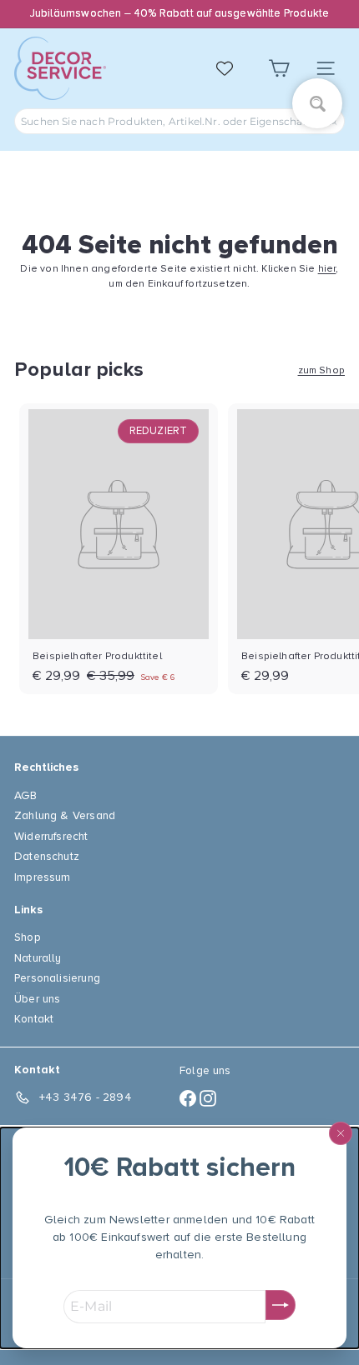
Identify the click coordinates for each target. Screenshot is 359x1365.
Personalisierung (57, 978)
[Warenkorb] (279, 68)
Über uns (37, 999)
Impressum (42, 877)
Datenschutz (46, 856)
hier (327, 268)
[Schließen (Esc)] (340, 1133)
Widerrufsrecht (51, 836)
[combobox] (179, 121)
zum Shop (321, 370)
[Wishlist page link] (233, 68)
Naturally (38, 958)
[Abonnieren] (280, 1305)
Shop (27, 937)
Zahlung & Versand (64, 815)
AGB (26, 795)
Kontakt (33, 1019)
